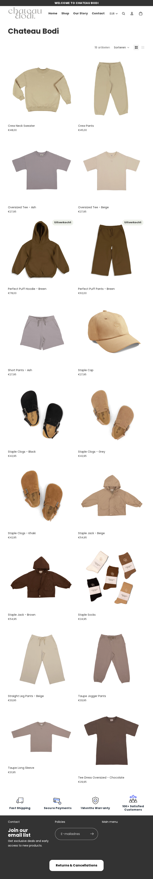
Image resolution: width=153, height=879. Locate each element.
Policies (60, 822)
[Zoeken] (123, 13)
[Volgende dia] (69, 88)
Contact (14, 822)
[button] (121, 47)
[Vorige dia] (14, 88)
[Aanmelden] (92, 834)
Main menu (110, 822)
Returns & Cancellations (76, 865)
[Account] (132, 13)
